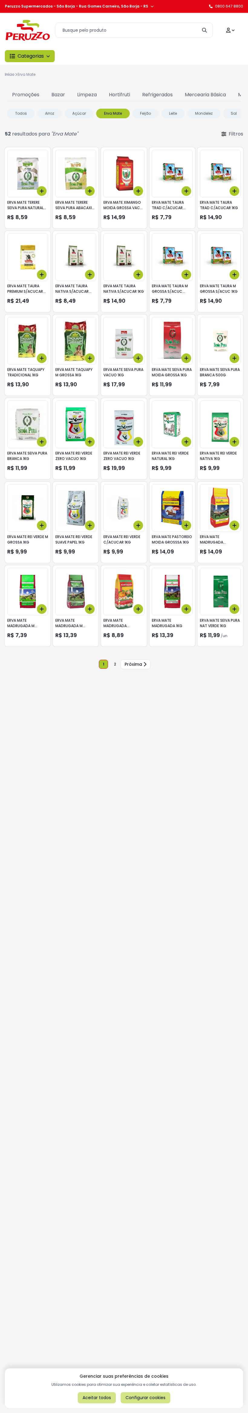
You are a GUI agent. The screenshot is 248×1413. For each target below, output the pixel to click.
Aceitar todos (97, 1398)
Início (10, 74)
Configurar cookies (145, 1398)
